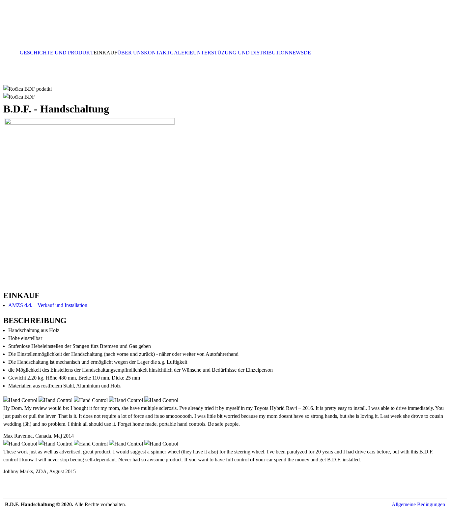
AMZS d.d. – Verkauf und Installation (47, 305)
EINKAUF (105, 52)
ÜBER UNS (130, 52)
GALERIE (181, 52)
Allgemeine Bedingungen (418, 504)
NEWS (296, 52)
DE (307, 52)
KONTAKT (157, 52)
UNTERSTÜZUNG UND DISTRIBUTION (241, 52)
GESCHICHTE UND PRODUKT (57, 52)
